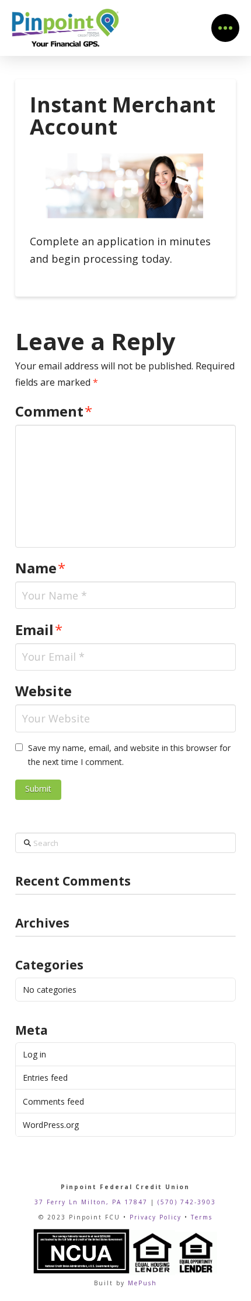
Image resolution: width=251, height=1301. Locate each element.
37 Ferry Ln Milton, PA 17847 (91, 1202)
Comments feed (53, 1101)
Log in (34, 1054)
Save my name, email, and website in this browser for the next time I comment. (129, 754)
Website (43, 690)
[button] (225, 28)
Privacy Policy (156, 1217)
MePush (142, 1283)
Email (38, 629)
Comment (53, 411)
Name (40, 567)
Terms (201, 1217)
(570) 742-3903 (187, 1202)
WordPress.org (51, 1124)
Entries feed (45, 1077)
